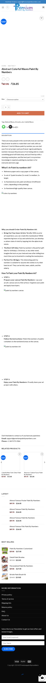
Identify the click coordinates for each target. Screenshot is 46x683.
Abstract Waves (10, 122)
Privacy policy (7, 595)
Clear (42, 96)
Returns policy (7, 607)
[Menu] (3, 7)
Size (3, 99)
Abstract (12, 66)
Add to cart (23, 113)
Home (4, 66)
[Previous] (1, 466)
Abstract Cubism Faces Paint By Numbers (33, 473)
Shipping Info (6, 603)
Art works (18, 122)
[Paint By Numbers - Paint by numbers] (23, 7)
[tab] (23, 135)
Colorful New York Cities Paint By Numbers (11, 473)
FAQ (3, 611)
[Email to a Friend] (10, 127)
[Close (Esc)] (2, 670)
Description (6, 135)
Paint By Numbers (28, 280)
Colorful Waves (29, 122)
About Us (5, 615)
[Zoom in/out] (8, 670)
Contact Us (6, 620)
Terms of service (8, 599)
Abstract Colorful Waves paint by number (17, 146)
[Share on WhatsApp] (3, 127)
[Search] (7, 7)
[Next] (44, 466)
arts (23, 122)
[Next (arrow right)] (8, 679)
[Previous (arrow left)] (2, 679)
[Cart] (43, 7)
